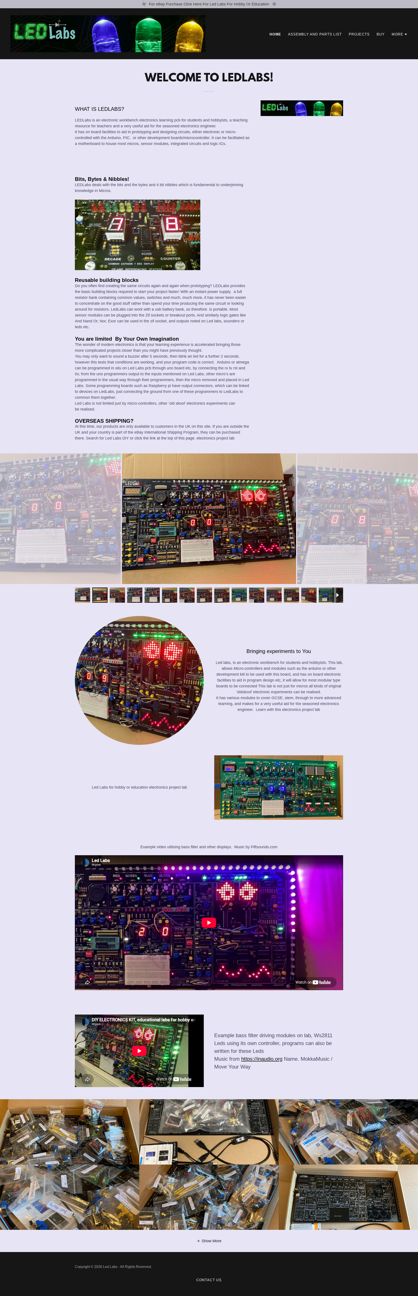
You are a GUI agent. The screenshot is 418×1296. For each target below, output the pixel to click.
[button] (400, 34)
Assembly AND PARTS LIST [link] (315, 34)
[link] (108, 33)
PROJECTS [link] (359, 34)
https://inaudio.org (261, 1059)
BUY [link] (381, 34)
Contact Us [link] (209, 1280)
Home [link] (275, 34)
